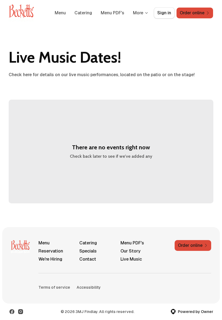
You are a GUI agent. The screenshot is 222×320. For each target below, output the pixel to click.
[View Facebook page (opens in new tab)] (12, 311)
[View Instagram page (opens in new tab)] (20, 311)
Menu (60, 13)
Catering (83, 13)
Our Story (130, 251)
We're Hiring (50, 259)
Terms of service (54, 287)
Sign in (164, 13)
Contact (87, 259)
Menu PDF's (112, 13)
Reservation (50, 251)
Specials (88, 251)
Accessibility (89, 287)
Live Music (131, 259)
